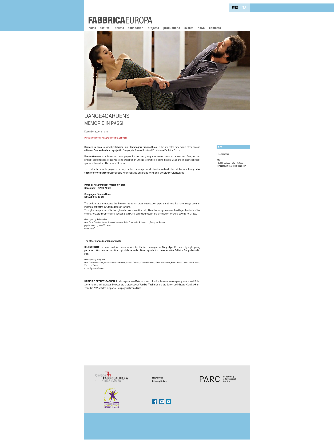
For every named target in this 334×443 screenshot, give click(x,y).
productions (171, 28)
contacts (215, 28)
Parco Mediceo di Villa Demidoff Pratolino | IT (105, 137)
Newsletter (157, 377)
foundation (135, 28)
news (201, 28)
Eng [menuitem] (235, 7)
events (188, 28)
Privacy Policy (159, 381)
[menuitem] (235, 7)
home (92, 28)
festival (105, 28)
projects (153, 28)
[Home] (119, 12)
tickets (119, 28)
